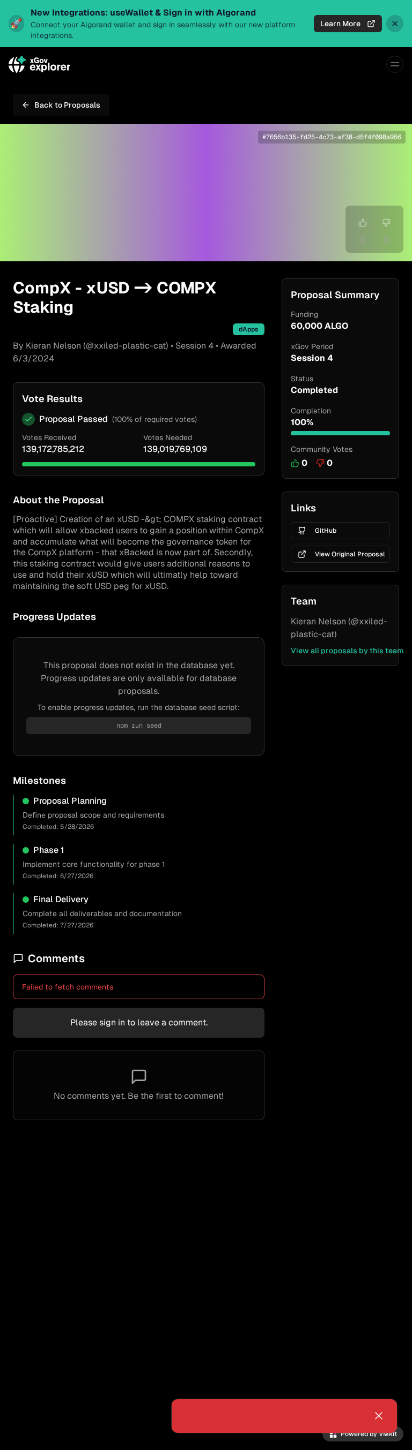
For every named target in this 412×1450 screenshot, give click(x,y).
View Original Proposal (350, 554)
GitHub (325, 530)
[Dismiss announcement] (394, 23)
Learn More (340, 23)
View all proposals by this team (347, 650)
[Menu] (394, 64)
